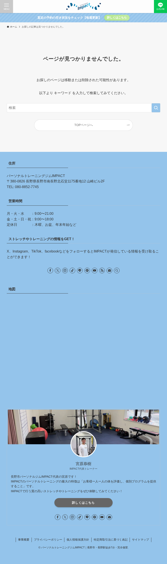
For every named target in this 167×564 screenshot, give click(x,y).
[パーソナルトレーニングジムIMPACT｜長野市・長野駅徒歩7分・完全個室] (83, 6)
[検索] (117, 270)
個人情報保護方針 (78, 539)
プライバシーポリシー (48, 539)
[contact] (109, 270)
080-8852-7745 (27, 187)
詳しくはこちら (117, 17)
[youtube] (94, 270)
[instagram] (65, 270)
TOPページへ (83, 125)
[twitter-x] (57, 270)
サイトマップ (140, 539)
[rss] (102, 270)
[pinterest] (87, 270)
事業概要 (23, 539)
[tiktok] (72, 270)
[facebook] (50, 270)
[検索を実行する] (156, 107)
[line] (80, 270)
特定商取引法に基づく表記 (111, 539)
